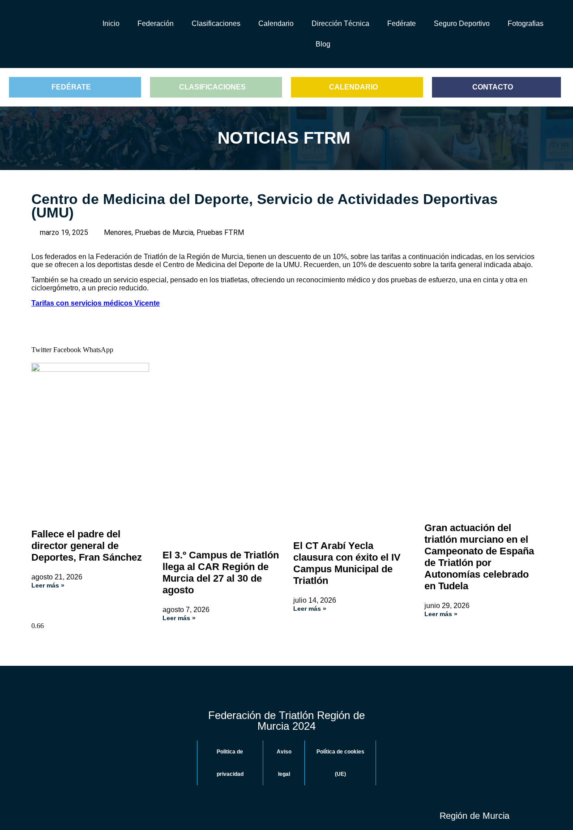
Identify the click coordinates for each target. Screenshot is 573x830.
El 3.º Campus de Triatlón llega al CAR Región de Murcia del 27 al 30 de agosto (220, 572)
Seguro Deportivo (462, 23)
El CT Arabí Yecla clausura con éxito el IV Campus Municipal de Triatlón (347, 563)
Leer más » (47, 585)
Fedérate (401, 23)
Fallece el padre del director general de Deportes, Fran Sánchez (86, 545)
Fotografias (525, 23)
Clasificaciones (216, 23)
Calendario (276, 23)
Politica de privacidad (230, 763)
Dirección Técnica (340, 23)
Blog (323, 44)
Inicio (111, 23)
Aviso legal (284, 763)
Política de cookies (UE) (340, 763)
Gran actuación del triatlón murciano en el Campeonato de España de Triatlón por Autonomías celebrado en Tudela (479, 557)
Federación (155, 23)
